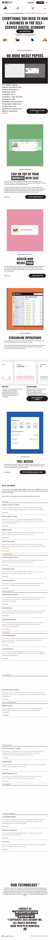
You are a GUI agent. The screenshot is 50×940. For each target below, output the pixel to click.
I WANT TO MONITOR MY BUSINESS (37, 398)
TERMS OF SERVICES (35, 936)
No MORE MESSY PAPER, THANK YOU (37, 111)
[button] (46, 2)
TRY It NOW (40, 2)
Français (11, 936)
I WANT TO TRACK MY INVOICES (35, 197)
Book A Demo (31, 2)
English (6, 936)
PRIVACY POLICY (44, 936)
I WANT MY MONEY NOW (37, 275)
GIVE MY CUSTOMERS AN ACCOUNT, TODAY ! (33, 472)
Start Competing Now (25, 31)
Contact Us (5, 113)
